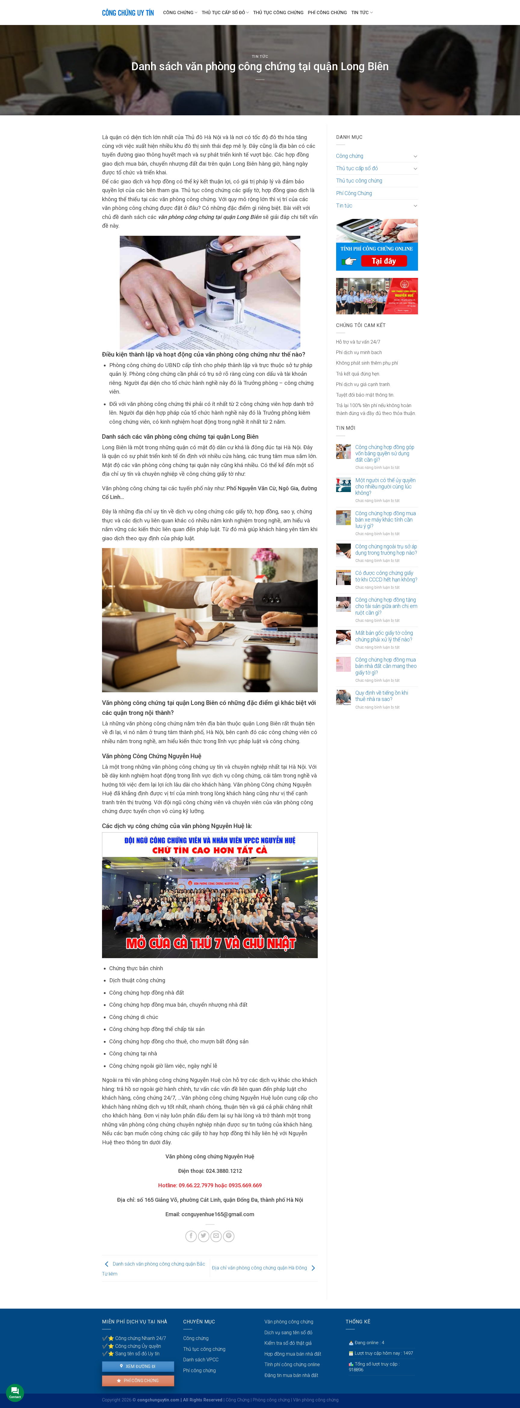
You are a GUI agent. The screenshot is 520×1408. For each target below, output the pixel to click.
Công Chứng (237, 1400)
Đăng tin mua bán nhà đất (291, 1375)
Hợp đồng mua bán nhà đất (293, 1354)
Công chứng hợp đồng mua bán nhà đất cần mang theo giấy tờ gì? (386, 666)
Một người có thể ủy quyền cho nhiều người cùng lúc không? (385, 486)
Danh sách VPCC (200, 1360)
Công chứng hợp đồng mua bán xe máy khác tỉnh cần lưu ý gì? (385, 519)
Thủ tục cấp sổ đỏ (223, 12)
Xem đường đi (140, 1366)
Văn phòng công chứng (289, 1322)
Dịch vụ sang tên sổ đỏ (288, 1332)
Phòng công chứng (271, 1400)
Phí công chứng (141, 1380)
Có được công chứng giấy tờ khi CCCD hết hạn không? (386, 576)
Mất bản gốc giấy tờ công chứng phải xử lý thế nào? (384, 636)
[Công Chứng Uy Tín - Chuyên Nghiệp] (128, 12)
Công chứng (178, 12)
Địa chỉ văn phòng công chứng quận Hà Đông (260, 1268)
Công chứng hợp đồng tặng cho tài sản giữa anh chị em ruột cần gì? (386, 606)
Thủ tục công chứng (278, 12)
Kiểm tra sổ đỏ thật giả (288, 1343)
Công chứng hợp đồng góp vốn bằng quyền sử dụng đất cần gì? (384, 453)
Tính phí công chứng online (292, 1364)
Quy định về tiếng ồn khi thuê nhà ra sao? (381, 696)
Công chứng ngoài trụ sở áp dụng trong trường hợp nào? (386, 550)
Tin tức (360, 12)
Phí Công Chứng (327, 12)
